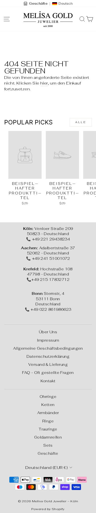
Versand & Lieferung (48, 364)
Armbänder (48, 412)
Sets (48, 445)
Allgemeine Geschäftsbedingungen (48, 348)
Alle (80, 122)
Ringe (48, 421)
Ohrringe (48, 396)
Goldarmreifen (48, 437)
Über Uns (48, 332)
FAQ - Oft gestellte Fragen (48, 372)
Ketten (47, 404)
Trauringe (48, 429)
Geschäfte (48, 453)
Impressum (48, 340)
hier (44, 83)
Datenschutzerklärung (48, 356)
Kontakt (48, 381)
